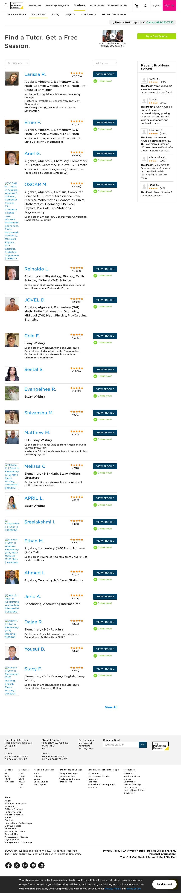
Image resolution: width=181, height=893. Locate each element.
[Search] (145, 6)
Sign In (156, 5)
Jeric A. (32, 596)
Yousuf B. (34, 649)
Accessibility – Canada (16, 837)
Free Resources (117, 5)
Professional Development (101, 784)
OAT (21, 787)
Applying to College (69, 779)
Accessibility (11, 834)
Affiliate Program (14, 809)
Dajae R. (33, 621)
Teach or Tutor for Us (16, 803)
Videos (127, 779)
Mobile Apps (130, 787)
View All (111, 707)
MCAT (22, 782)
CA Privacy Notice (133, 850)
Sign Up (169, 5)
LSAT (21, 779)
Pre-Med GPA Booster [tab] (114, 14)
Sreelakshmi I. (39, 522)
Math (36, 773)
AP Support (40, 784)
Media (8, 817)
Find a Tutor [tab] (38, 14)
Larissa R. (35, 74)
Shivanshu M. (39, 412)
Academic (80, 5)
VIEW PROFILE (105, 74)
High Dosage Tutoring (98, 776)
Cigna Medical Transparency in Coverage (18, 841)
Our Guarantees (13, 826)
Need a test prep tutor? (144, 22)
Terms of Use (133, 888)
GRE (21, 773)
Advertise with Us (14, 814)
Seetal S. (33, 369)
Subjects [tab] (70, 14)
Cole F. (32, 335)
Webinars (129, 773)
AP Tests (9, 782)
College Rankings (68, 773)
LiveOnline (129, 782)
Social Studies (41, 782)
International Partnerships (18, 823)
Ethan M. (34, 540)
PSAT (7, 779)
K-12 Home (92, 773)
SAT (7, 773)
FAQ (7, 748)
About (8, 801)
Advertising (84, 746)
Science (38, 776)
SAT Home (34, 5)
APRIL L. (34, 498)
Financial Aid (65, 782)
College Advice (67, 776)
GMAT (22, 776)
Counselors (130, 793)
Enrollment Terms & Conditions (15, 830)
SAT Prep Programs (57, 5)
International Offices (134, 790)
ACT (7, 776)
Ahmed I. (34, 572)
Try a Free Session (157, 36)
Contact (9, 820)
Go (142, 744)
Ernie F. (32, 122)
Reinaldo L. (36, 269)
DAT (21, 784)
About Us (92, 787)
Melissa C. (35, 466)
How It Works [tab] (88, 14)
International (85, 743)
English (37, 779)
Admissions (97, 5)
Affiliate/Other (86, 748)
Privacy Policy (113, 888)
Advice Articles (132, 776)
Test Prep (92, 782)
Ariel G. (32, 153)
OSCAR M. (35, 184)
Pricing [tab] (55, 14)
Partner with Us (13, 812)
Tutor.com (92, 779)
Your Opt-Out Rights (132, 857)
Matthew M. (37, 432)
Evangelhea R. (40, 389)
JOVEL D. (34, 300)
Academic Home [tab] (16, 14)
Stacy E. (33, 668)
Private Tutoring (132, 784)
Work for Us (11, 806)
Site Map (171, 857)
